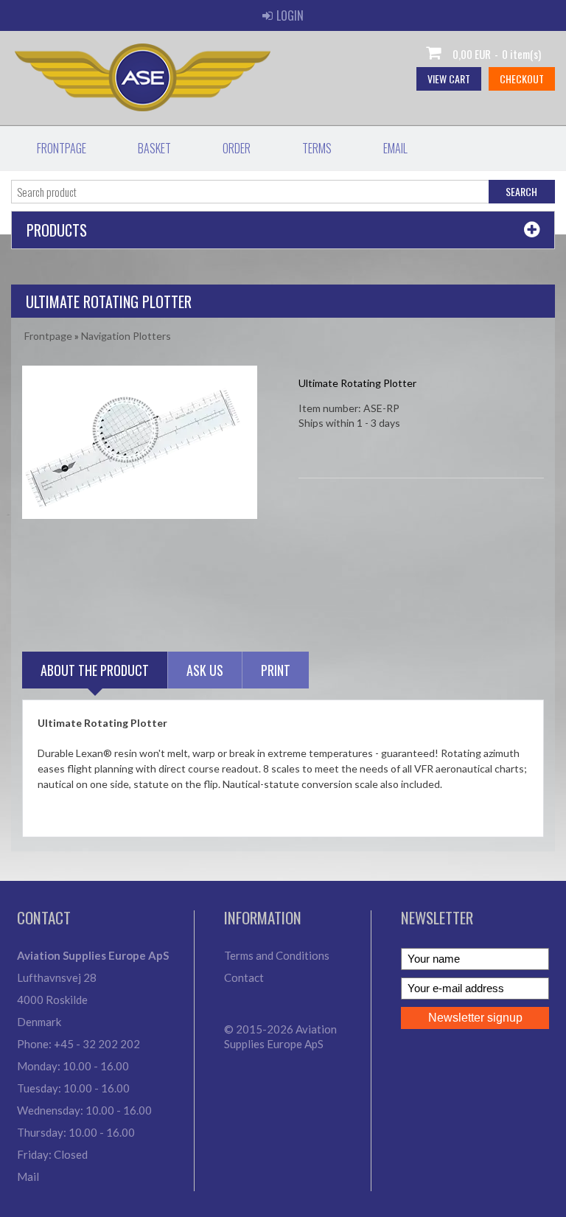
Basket (154, 148)
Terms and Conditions (276, 955)
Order (237, 148)
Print (275, 670)
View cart (448, 78)
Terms (317, 148)
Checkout (522, 78)
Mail (28, 1176)
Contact (244, 977)
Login (290, 15)
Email (395, 148)
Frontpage (61, 148)
